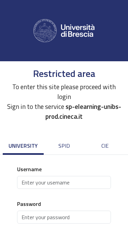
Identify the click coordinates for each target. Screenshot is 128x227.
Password (29, 204)
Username (29, 169)
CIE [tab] (105, 146)
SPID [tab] (64, 146)
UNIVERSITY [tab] (23, 146)
